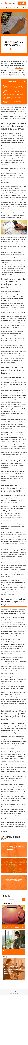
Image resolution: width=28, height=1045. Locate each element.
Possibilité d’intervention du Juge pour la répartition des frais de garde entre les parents (13, 89)
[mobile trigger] (2, 3)
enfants (14, 63)
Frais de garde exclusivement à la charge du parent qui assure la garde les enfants (14, 85)
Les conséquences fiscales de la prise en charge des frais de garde (13, 98)
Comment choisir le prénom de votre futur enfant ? (14, 847)
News (5, 950)
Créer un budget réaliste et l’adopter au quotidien (13, 927)
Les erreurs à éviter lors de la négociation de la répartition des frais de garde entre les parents (14, 101)
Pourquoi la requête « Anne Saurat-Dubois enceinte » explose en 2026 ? (11, 952)
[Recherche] (20, 3)
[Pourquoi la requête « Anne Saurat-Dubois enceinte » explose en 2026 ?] (13, 939)
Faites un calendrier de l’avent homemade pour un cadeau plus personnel (14, 863)
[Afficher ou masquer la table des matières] (21, 82)
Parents (6, 926)
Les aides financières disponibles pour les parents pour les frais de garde (13, 95)
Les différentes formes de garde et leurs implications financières (13, 92)
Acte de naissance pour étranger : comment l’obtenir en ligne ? (14, 879)
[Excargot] (10, 3)
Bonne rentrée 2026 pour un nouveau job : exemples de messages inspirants (13, 970)
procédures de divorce (14, 61)
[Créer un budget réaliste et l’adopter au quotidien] (13, 915)
